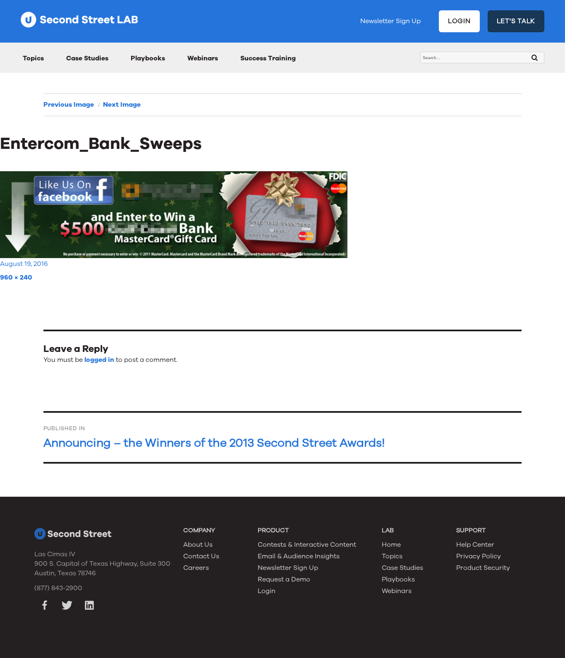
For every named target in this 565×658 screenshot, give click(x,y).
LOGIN (459, 21)
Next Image (122, 104)
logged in (99, 359)
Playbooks (148, 58)
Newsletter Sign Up (390, 21)
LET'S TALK (516, 21)
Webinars (202, 58)
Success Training (268, 58)
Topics (33, 58)
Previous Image (68, 104)
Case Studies (87, 58)
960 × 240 (16, 277)
